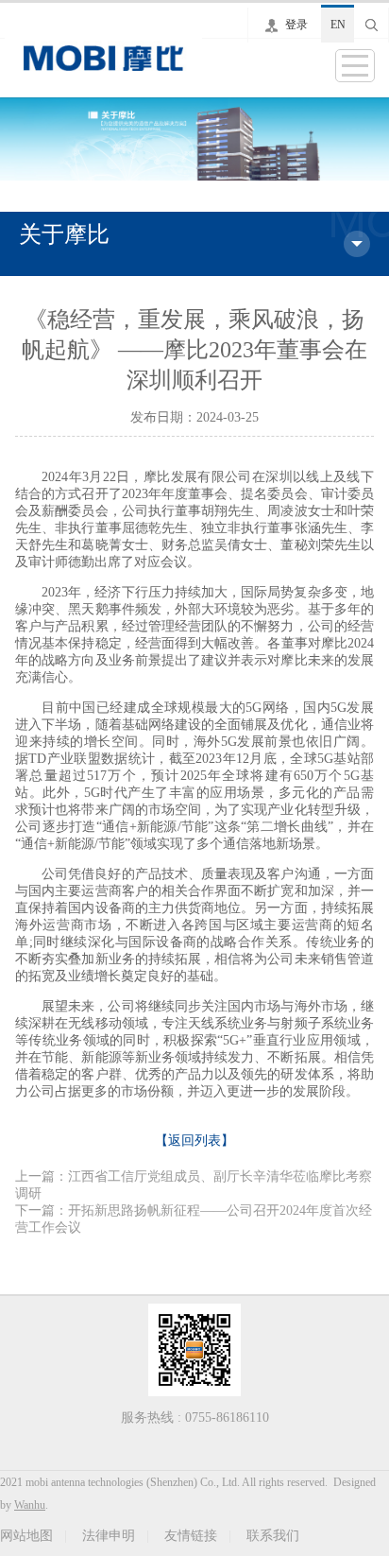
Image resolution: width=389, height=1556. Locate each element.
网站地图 (26, 1536)
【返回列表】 (194, 1140)
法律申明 (108, 1536)
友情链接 (190, 1536)
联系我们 (272, 1536)
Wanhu (29, 1505)
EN (338, 24)
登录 (296, 24)
